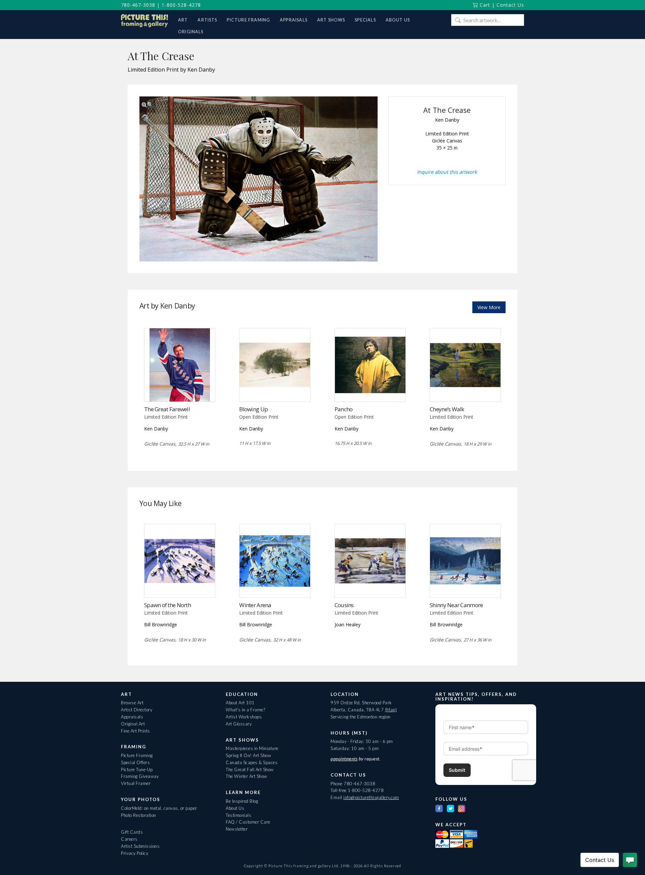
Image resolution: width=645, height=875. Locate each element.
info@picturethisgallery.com (371, 797)
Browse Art (132, 702)
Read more (275, 387)
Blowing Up (253, 409)
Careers (129, 839)
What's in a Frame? (245, 709)
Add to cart (179, 387)
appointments (344, 758)
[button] (147, 104)
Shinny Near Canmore (456, 605)
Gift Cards (132, 832)
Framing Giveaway (140, 776)
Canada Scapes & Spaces (251, 762)
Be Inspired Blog (242, 801)
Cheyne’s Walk (447, 409)
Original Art (133, 723)
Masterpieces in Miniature (252, 748)
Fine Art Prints (135, 731)
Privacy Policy (134, 853)
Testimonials (238, 815)
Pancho (344, 409)
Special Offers (135, 762)
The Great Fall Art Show (250, 769)
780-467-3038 (138, 5)
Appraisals (132, 716)
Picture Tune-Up (137, 769)
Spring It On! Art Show (248, 755)
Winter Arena (255, 605)
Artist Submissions (140, 846)
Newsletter (237, 829)
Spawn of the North (167, 605)
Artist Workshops (244, 716)
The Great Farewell (167, 409)
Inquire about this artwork (447, 171)
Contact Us (510, 5)
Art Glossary (239, 723)
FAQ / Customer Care (248, 822)
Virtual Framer (135, 783)
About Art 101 (240, 702)
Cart (484, 5)
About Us (235, 808)
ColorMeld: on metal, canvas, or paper (159, 808)
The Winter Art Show (246, 776)
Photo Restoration (138, 815)
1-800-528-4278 (181, 5)
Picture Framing (137, 755)
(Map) (391, 709)
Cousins (344, 605)
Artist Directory (136, 709)
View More (489, 307)
